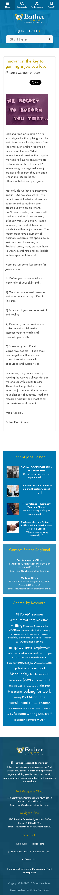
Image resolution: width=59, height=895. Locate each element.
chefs (38, 637)
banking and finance (18, 634)
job (33, 662)
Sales (41, 714)
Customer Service (32, 641)
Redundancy (34, 703)
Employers (21, 844)
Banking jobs (32, 634)
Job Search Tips (41, 851)
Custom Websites (18, 890)
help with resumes (39, 657)
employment (21, 647)
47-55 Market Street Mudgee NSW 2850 (29, 819)
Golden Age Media (39, 890)
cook (18, 641)
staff (48, 713)
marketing (17, 697)
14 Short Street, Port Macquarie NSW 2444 (29, 798)
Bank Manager (43, 634)
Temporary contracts (25, 720)
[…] (43, 477)
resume (45, 702)
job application (42, 663)
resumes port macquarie (32, 708)
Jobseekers (38, 844)
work (41, 719)
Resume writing (26, 713)
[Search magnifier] (49, 39)
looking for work (36, 691)
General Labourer (21, 653)
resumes (15, 708)
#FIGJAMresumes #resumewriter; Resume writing (29, 619)
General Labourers (39, 653)
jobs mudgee (32, 686)
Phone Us (52, 7)
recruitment (18, 702)
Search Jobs (22, 7)
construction (46, 637)
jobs (27, 680)
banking (46, 630)
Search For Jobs (19, 851)
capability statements (19, 637)
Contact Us (30, 859)
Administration (34, 630)
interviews (23, 663)
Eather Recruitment (42, 883)
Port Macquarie (34, 696)
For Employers (37, 7)
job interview (36, 674)
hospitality (12, 663)
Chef (33, 637)
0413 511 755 (33, 801)
